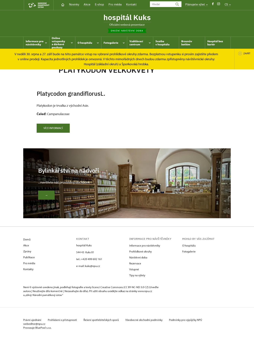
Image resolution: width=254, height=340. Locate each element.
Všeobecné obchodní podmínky (144, 320)
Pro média (115, 4)
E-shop (99, 4)
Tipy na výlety (137, 275)
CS (227, 4)
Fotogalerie (189, 251)
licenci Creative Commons (107, 287)
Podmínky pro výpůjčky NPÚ (185, 320)
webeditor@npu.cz (34, 324)
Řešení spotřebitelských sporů (101, 320)
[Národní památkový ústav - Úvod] (39, 5)
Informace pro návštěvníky (144, 245)
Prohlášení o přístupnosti (63, 320)
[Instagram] (218, 4)
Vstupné (134, 269)
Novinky (74, 4)
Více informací (53, 128)
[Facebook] (212, 4)
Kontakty (28, 269)
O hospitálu (189, 245)
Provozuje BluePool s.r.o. (37, 327)
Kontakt (131, 4)
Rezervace (135, 263)
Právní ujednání (32, 320)
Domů (26, 239)
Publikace (29, 257)
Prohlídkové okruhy (140, 251)
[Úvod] (63, 4)
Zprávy (27, 251)
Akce (87, 4)
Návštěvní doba (138, 257)
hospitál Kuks (127, 17)
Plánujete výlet (195, 4)
